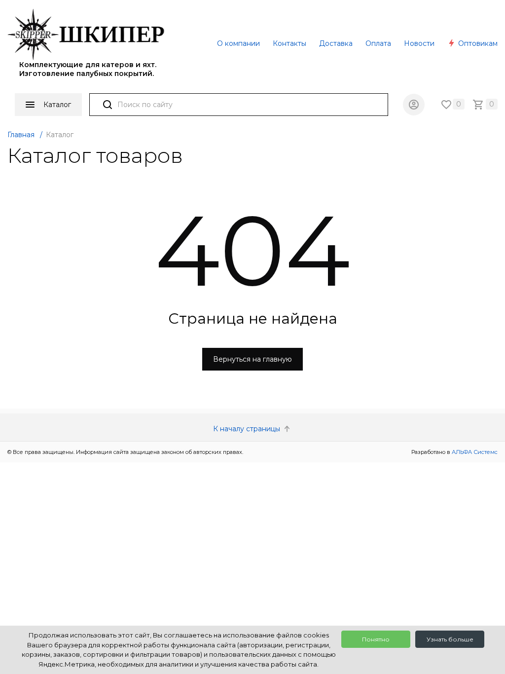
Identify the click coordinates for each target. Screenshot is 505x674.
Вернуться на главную (252, 359)
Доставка (336, 43)
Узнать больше (450, 639)
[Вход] (414, 104)
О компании (238, 43)
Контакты (289, 43)
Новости (419, 43)
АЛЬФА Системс (474, 452)
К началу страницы (247, 428)
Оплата (378, 43)
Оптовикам (477, 43)
